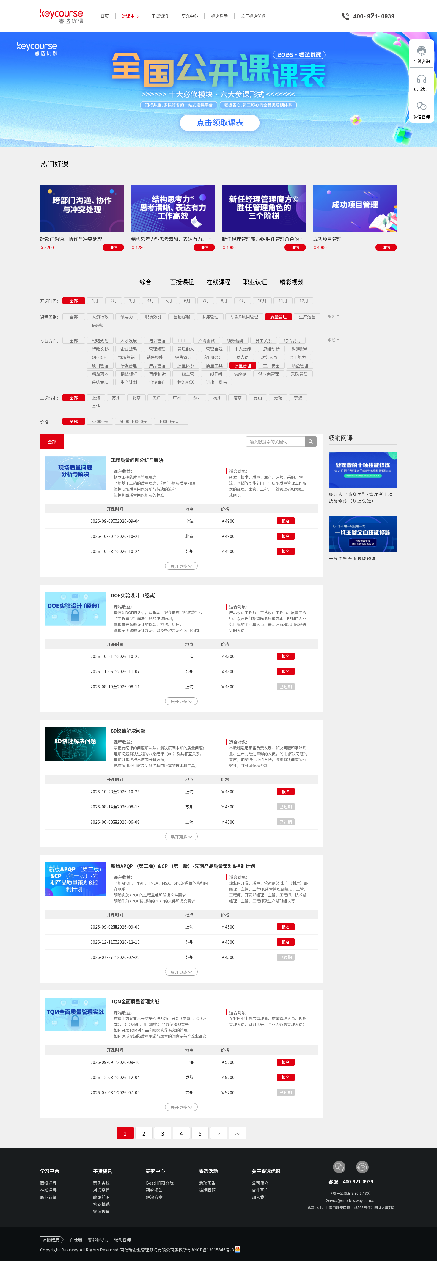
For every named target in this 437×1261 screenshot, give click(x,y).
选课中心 (130, 16)
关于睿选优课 (253, 16)
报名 (286, 521)
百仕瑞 (76, 1240)
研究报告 (154, 1190)
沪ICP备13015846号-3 (213, 1250)
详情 (113, 247)
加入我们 (260, 1197)
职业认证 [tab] (255, 281)
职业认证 (48, 1197)
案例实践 (101, 1183)
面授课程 (48, 1183)
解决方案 (154, 1197)
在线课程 (48, 1190)
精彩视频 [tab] (292, 281)
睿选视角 (101, 1211)
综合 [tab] (145, 281)
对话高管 (101, 1190)
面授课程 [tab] (182, 281)
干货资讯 (160, 16)
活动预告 (207, 1183)
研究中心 (189, 16)
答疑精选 (101, 1204)
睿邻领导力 (98, 1240)
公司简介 (260, 1183)
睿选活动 (219, 16)
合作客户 (260, 1190)
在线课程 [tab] (218, 281)
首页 (104, 16)
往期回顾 (207, 1190)
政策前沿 (101, 1197)
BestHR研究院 (160, 1183)
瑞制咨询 (122, 1240)
